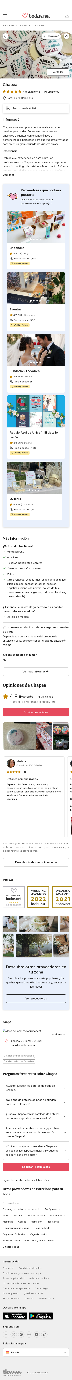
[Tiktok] (44, 1334)
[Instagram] (29, 1334)
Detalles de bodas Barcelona (19, 1055)
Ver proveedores (36, 998)
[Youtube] (37, 1334)
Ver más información (36, 671)
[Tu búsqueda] (5, 36)
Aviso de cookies (39, 1278)
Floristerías (53, 1221)
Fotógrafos (51, 1209)
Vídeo (6, 1215)
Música (18, 1215)
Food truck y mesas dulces (39, 1240)
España (15, 1352)
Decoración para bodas (16, 1228)
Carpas (22, 1221)
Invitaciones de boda (28, 1209)
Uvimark (15, 499)
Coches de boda (36, 1215)
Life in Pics (42, 1180)
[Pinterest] (21, 1334)
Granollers (25, 25)
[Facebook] (6, 1334)
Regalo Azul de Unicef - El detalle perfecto (34, 435)
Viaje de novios (39, 1234)
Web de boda (46, 1298)
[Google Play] (41, 1318)
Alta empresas (11, 1293)
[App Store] (15, 1318)
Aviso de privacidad (13, 1278)
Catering (7, 1209)
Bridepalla (17, 248)
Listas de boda (42, 1228)
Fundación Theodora (25, 371)
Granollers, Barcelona (20, 98)
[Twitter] (13, 1334)
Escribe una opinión (36, 712)
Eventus (15, 309)
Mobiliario (8, 1221)
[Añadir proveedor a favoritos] (66, 36)
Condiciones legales (30, 1268)
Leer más (9, 174)
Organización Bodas (14, 1234)
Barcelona (9, 25)
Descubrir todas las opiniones (34, 862)
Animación (36, 1221)
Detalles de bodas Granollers (19, 1061)
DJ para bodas (11, 1246)
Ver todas (58, 71)
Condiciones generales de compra (22, 1273)
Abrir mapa (58, 1034)
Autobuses (56, 1215)
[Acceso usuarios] (67, 16)
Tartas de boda (11, 1240)
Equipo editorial (11, 1298)
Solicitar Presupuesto (36, 1167)
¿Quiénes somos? (33, 1293)
